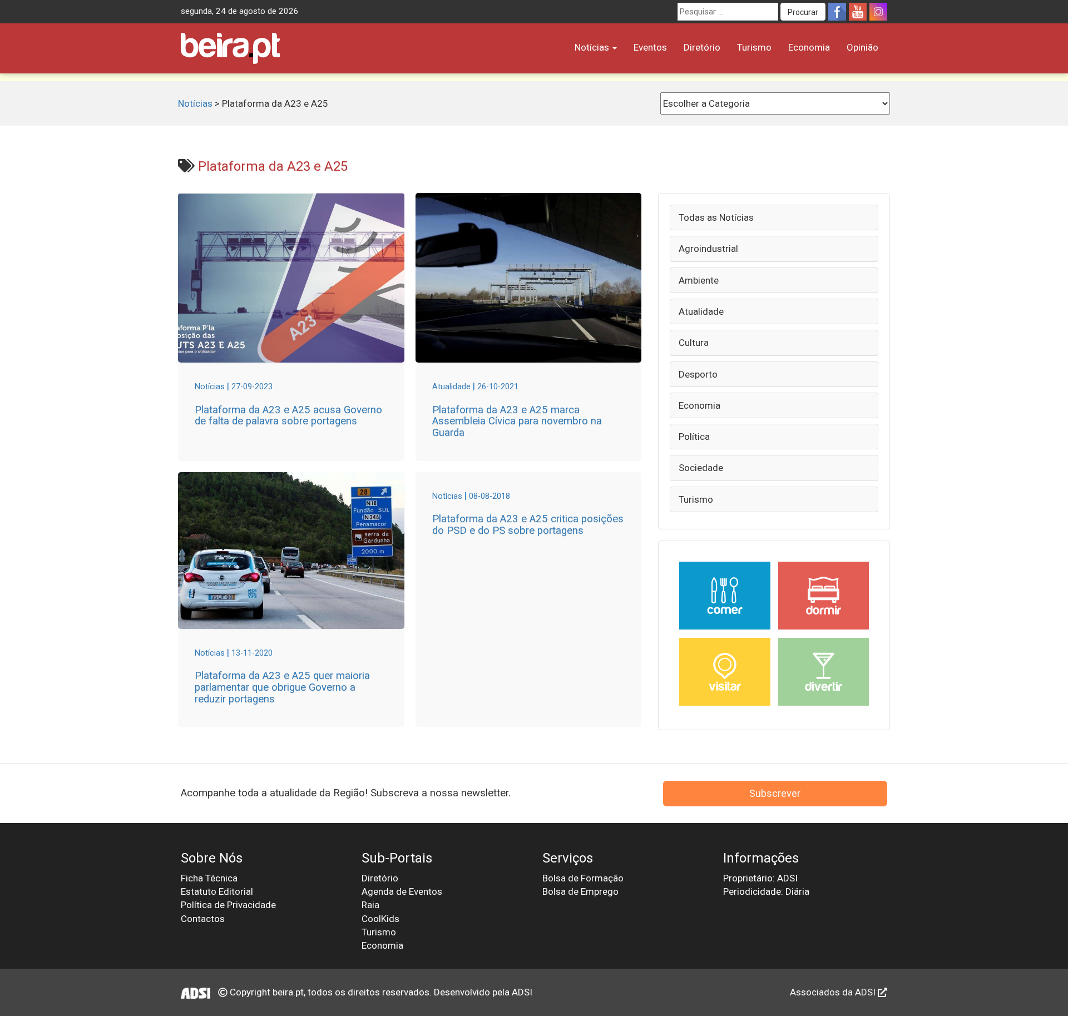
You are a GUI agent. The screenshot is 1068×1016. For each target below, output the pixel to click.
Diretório (702, 47)
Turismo (754, 47)
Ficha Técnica (209, 878)
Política (694, 436)
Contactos (203, 918)
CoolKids (380, 918)
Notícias (593, 47)
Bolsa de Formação (583, 878)
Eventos (650, 47)
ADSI (522, 992)
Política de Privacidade (228, 904)
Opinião (862, 47)
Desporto (698, 374)
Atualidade (701, 311)
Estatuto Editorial (217, 891)
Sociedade (701, 467)
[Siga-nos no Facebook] (837, 12)
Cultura (694, 342)
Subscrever (774, 793)
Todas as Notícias (716, 217)
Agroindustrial (708, 248)
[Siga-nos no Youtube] (858, 12)
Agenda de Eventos (402, 891)
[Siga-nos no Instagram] (878, 12)
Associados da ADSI (834, 992)
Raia (370, 904)
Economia (809, 47)
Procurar (803, 12)
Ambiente (699, 280)
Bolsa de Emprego (580, 891)
